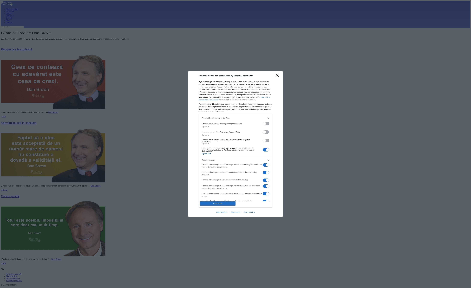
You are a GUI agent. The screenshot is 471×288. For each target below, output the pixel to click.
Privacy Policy (249, 212)
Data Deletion (221, 212)
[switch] (266, 123)
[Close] (278, 76)
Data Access (235, 212)
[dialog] (235, 144)
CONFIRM (217, 203)
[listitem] (235, 118)
